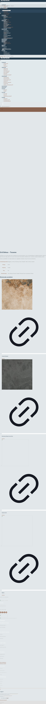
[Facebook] (1, 612)
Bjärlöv (3, 592)
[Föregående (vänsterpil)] (0, 703)
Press (1, 674)
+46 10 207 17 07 (3, 606)
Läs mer (3, 358)
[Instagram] (3, 612)
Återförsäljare (2, 670)
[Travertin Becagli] (17, 309)
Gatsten (1, 681)
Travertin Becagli (5, 356)
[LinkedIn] (5, 612)
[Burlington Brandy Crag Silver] (17, 389)
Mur (0, 687)
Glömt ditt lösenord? (3, 700)
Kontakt (1, 668)
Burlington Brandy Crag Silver (7, 436)
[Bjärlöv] (17, 545)
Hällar (1, 683)
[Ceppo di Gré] (15, 465)
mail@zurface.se (3, 605)
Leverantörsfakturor (3, 672)
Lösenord (2, 696)
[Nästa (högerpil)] (1, 703)
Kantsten (1, 679)
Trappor (1, 685)
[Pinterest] (6, 612)
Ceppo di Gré (4, 512)
